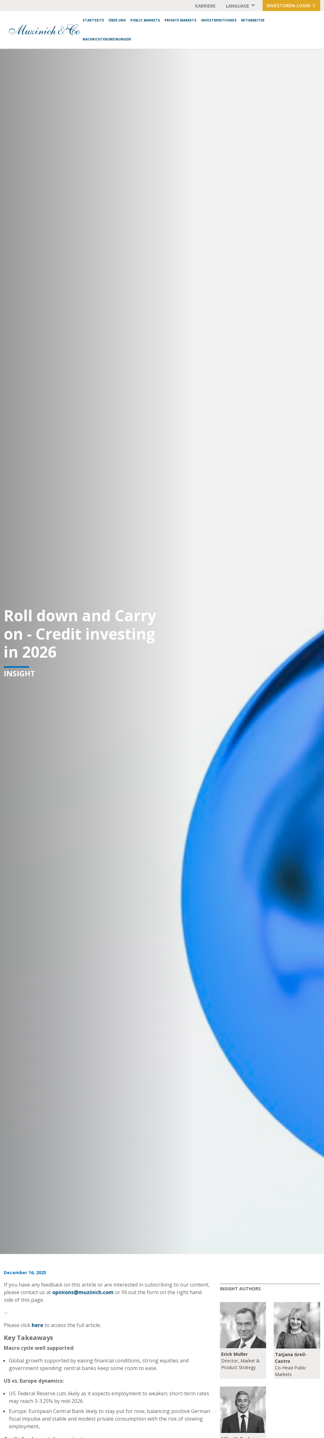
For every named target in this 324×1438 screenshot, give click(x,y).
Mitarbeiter (253, 20)
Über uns (117, 20)
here (37, 1325)
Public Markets (145, 20)
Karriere (205, 6)
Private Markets (180, 20)
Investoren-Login (289, 6)
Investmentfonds (219, 20)
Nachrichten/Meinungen (107, 39)
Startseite (93, 20)
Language (237, 6)
